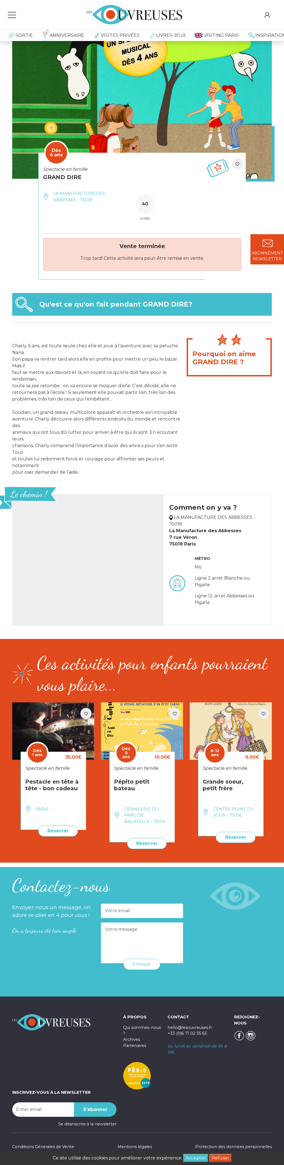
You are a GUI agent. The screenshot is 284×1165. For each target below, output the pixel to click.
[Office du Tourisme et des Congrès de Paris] (137, 1075)
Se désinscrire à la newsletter (87, 1123)
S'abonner (95, 1109)
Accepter (196, 1158)
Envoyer (142, 964)
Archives (131, 1039)
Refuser (220, 1158)
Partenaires (134, 1045)
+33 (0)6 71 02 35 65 (187, 1033)
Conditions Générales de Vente (43, 1146)
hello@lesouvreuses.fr (190, 1027)
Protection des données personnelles (233, 1146)
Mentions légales (135, 1146)
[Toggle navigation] (11, 15)
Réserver (58, 830)
